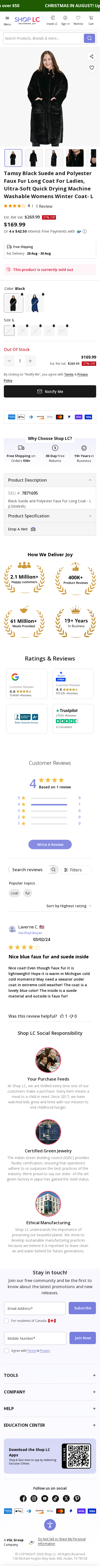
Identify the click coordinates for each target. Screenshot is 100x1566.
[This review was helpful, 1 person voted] (62, 1016)
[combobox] (44, 38)
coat (14, 893)
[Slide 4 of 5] (75, 158)
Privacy (45, 1350)
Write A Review (50, 844)
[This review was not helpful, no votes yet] (71, 1016)
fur (27, 893)
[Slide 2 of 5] (34, 158)
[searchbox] (29, 869)
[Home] (29, 20)
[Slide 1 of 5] (13, 158)
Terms (31, 1350)
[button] (85, 231)
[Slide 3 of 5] (54, 158)
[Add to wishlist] (91, 67)
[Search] (89, 38)
